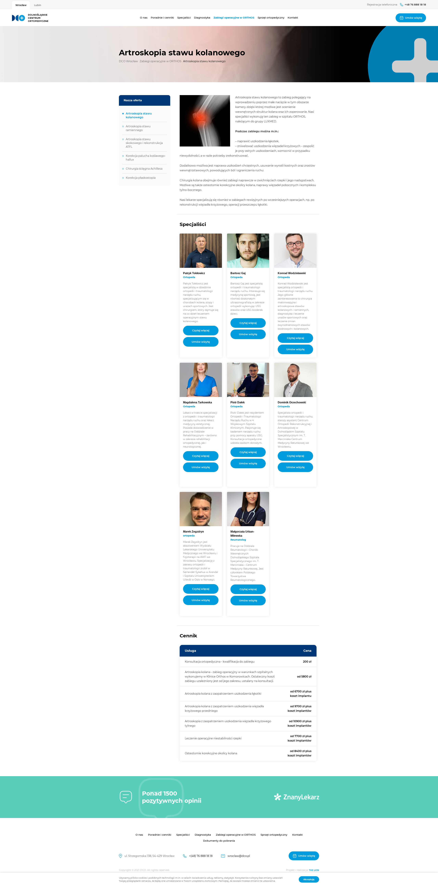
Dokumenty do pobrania (219, 840)
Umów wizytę (201, 341)
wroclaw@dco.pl (239, 856)
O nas (143, 17)
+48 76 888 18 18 (415, 4)
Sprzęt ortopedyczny (271, 17)
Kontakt (293, 17)
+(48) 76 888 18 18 (200, 856)
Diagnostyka (202, 17)
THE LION (314, 870)
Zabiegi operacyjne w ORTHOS (234, 17)
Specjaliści (184, 17)
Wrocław (21, 5)
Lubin (37, 5)
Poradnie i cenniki (162, 17)
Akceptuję (308, 879)
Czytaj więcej (200, 330)
